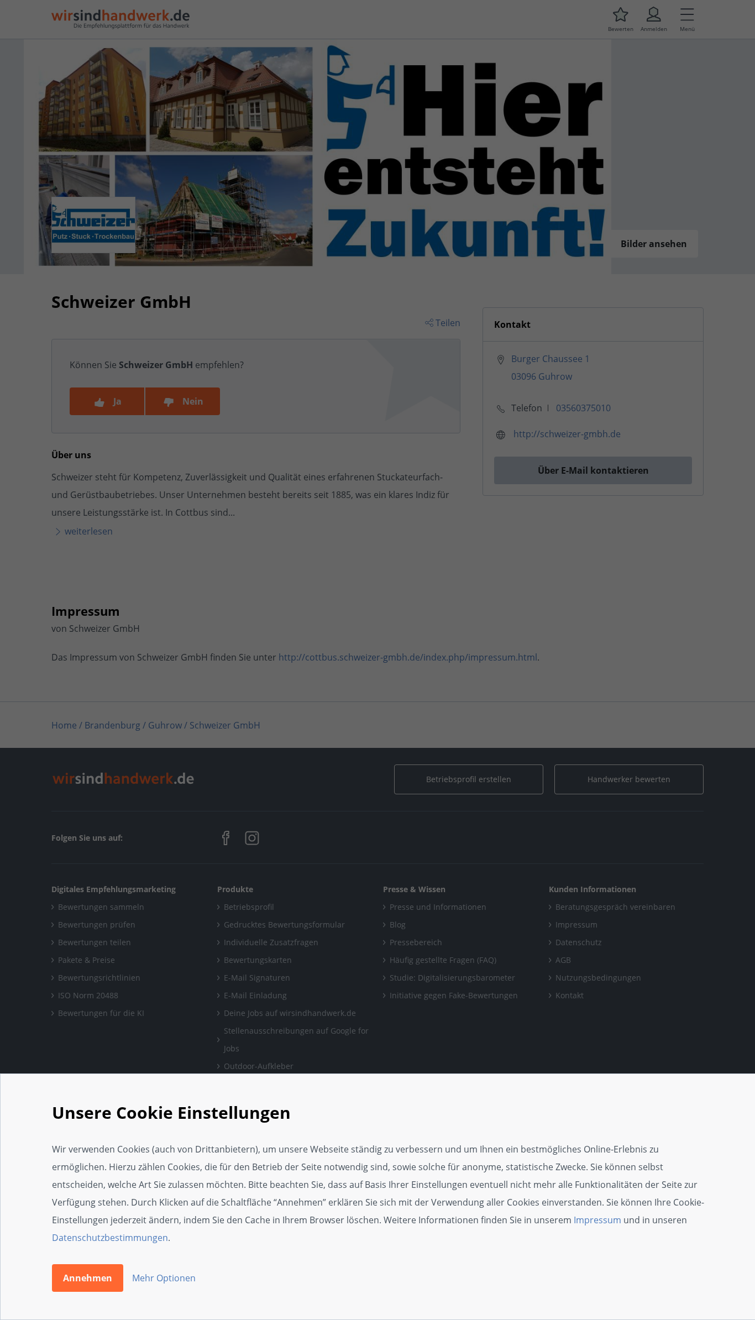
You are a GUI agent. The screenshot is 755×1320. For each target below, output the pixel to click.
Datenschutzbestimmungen (110, 1238)
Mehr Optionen (164, 1278)
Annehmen (87, 1278)
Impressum (597, 1220)
